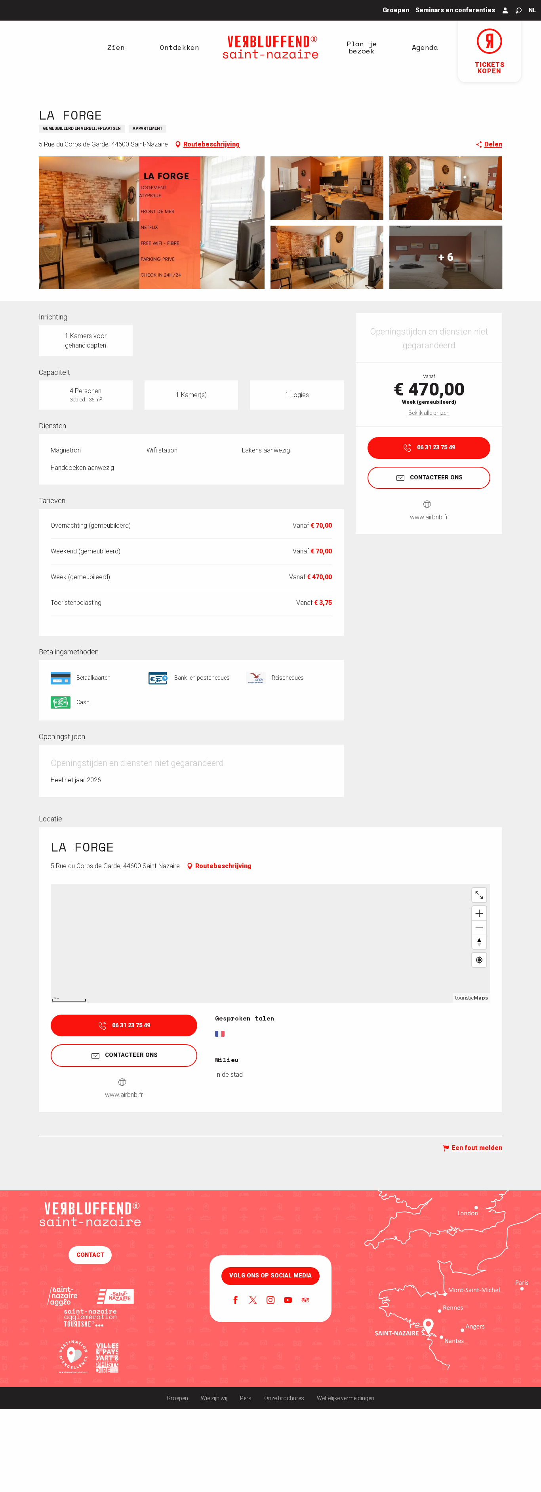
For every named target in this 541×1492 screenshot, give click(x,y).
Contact (90, 1255)
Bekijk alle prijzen (429, 413)
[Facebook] (235, 1300)
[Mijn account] (505, 10)
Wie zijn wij (214, 1398)
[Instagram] (270, 1300)
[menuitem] (116, 47)
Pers (245, 1398)
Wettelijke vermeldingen (345, 1398)
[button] (518, 10)
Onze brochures (284, 1398)
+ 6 (445, 257)
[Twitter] (253, 1300)
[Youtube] (288, 1300)
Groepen (177, 1398)
